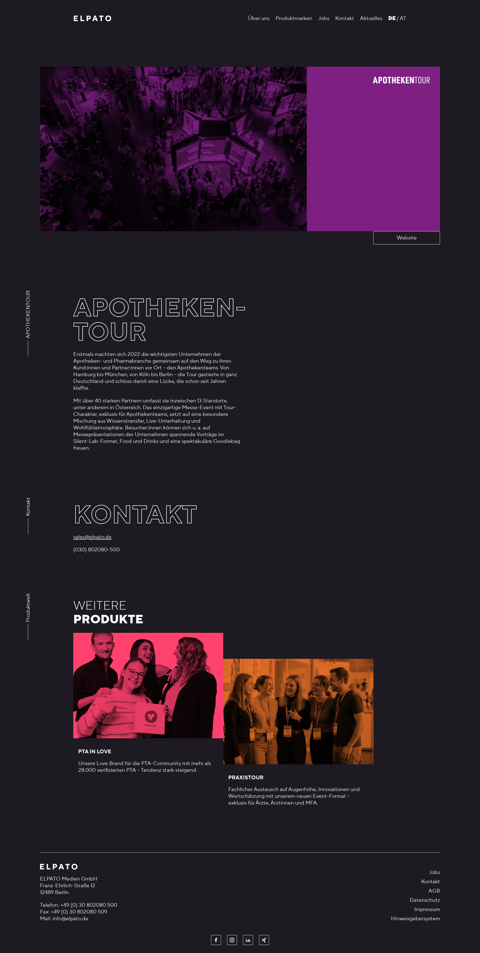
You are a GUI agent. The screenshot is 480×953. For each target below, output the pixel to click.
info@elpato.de (70, 918)
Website (407, 237)
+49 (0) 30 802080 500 (88, 905)
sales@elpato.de (92, 537)
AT (403, 18)
